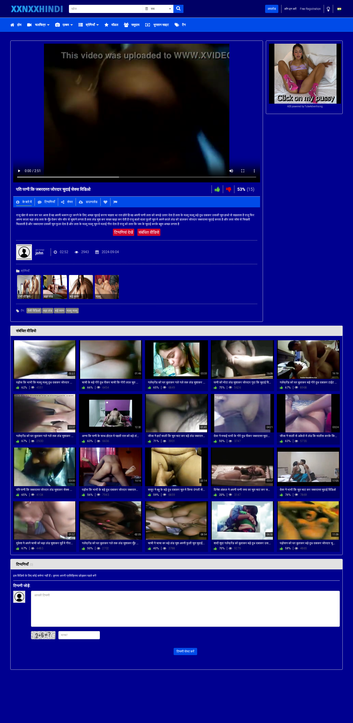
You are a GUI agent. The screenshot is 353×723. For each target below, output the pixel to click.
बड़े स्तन (59, 310)
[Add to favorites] (105, 202)
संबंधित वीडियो (149, 232)
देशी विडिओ (34, 310)
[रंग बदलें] (328, 9)
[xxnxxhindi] (38, 9)
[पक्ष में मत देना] (217, 189)
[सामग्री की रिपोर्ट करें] (115, 202)
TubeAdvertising (314, 106)
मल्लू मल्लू (72, 310)
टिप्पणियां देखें (123, 232)
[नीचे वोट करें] (228, 189)
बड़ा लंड (47, 310)
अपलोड (272, 9)
